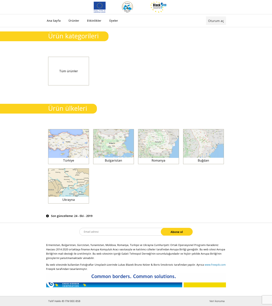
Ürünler (73, 21)
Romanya (158, 160)
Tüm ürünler (68, 71)
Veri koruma (217, 301)
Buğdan (203, 160)
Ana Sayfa (54, 21)
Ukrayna (68, 199)
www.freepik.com (215, 264)
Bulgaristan (113, 160)
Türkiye (68, 160)
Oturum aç (216, 21)
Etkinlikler (94, 21)
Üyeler (113, 21)
